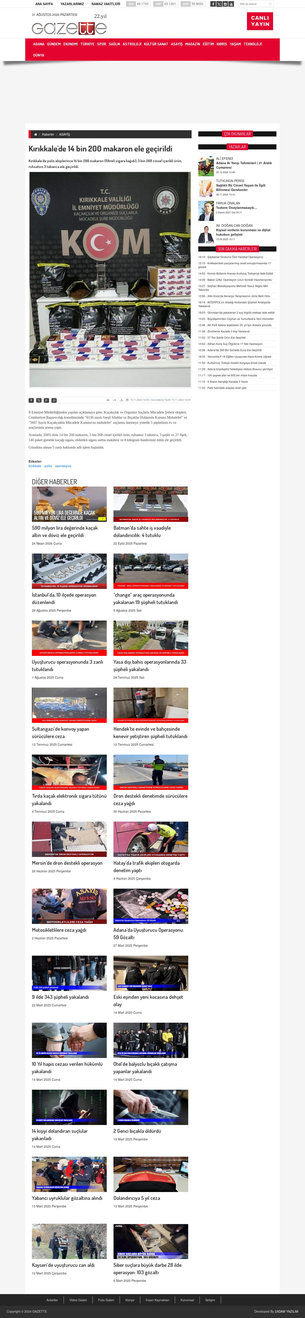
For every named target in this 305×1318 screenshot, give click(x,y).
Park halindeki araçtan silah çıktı (222, 388)
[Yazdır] (108, 400)
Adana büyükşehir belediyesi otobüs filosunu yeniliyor (235, 369)
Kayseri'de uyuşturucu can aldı (63, 1264)
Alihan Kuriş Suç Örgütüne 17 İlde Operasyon (230, 344)
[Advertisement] (152, 92)
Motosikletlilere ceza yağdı (59, 929)
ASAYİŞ (64, 134)
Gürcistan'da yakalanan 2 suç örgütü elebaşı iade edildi (236, 312)
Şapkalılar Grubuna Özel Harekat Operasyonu (230, 257)
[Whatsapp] (54, 400)
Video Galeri (78, 1300)
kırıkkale (35, 466)
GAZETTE (39, 1311)
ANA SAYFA (44, 4)
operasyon (63, 466)
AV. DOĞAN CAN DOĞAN (234, 203)
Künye (129, 1300)
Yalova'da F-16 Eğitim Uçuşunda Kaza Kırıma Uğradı (234, 356)
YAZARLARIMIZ (72, 4)
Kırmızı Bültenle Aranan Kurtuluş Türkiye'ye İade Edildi (235, 273)
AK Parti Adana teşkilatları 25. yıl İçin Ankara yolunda (235, 325)
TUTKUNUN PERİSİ (230, 158)
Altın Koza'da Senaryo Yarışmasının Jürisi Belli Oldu (234, 296)
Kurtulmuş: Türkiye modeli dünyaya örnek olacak (232, 363)
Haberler (48, 134)
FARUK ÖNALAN (228, 180)
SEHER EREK (226, 225)
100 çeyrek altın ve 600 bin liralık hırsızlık (227, 375)
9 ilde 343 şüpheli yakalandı (60, 996)
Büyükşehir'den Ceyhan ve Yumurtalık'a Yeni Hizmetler (236, 319)
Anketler (52, 1300)
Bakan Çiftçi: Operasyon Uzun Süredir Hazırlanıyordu (235, 279)
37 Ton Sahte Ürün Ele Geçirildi (222, 337)
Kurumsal (187, 1300)
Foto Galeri (106, 1300)
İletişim (210, 1300)
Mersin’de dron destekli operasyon (67, 862)
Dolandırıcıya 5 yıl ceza (136, 1197)
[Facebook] (31, 400)
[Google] (46, 400)
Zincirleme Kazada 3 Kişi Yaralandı (224, 331)
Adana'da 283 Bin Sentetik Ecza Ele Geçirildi (230, 350)
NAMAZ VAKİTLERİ (106, 4)
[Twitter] (39, 400)
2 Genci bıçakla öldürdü (137, 1130)
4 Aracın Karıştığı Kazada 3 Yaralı (223, 381)
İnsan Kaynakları (157, 1300)
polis (48, 466)
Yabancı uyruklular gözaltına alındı (67, 1197)
